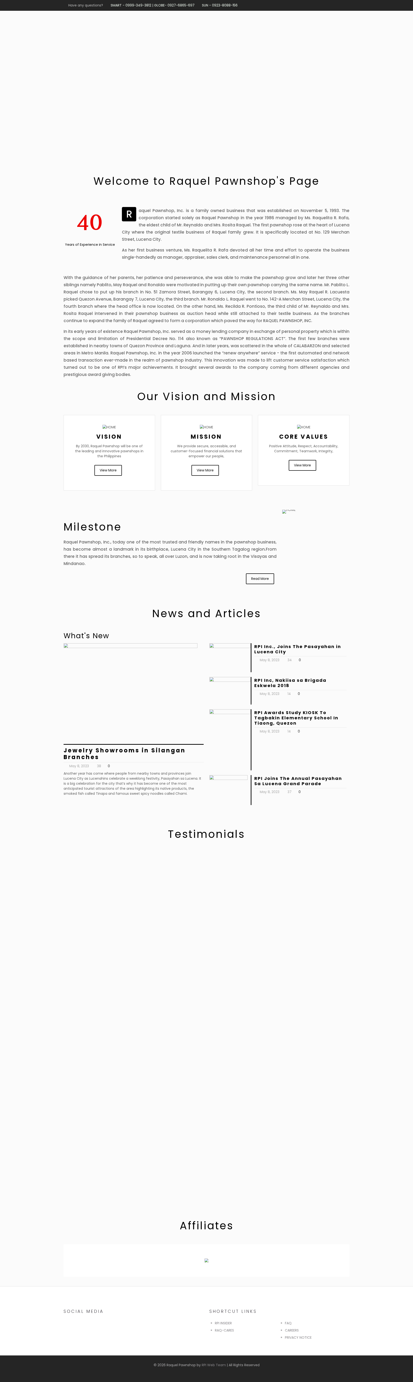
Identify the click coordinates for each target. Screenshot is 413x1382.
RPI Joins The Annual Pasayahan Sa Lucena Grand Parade (298, 781)
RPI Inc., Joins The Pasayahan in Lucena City (297, 649)
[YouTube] (329, 5)
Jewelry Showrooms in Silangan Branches (125, 753)
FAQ (288, 1323)
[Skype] (303, 5)
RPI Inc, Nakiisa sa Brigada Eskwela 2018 (290, 682)
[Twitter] (316, 5)
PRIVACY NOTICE (298, 1337)
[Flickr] (335, 5)
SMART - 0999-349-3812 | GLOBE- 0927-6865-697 (153, 5)
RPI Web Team (214, 1365)
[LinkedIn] (342, 5)
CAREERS (292, 1330)
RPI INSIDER (223, 1323)
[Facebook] (309, 5)
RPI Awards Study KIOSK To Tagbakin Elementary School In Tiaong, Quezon (296, 718)
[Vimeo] (322, 5)
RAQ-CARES (224, 1330)
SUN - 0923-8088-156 (220, 5)
